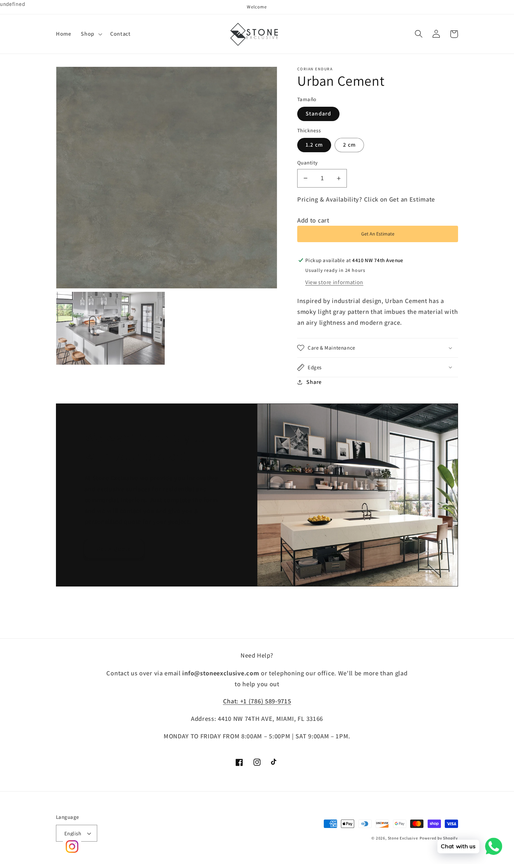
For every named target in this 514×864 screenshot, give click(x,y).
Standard (318, 113)
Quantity (307, 162)
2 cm (349, 144)
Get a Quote (114, 549)
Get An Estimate (377, 234)
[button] (91, 34)
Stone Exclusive (403, 838)
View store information (334, 282)
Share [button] (313, 382)
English (72, 833)
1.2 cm (314, 144)
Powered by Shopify (439, 838)
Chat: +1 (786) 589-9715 (257, 701)
